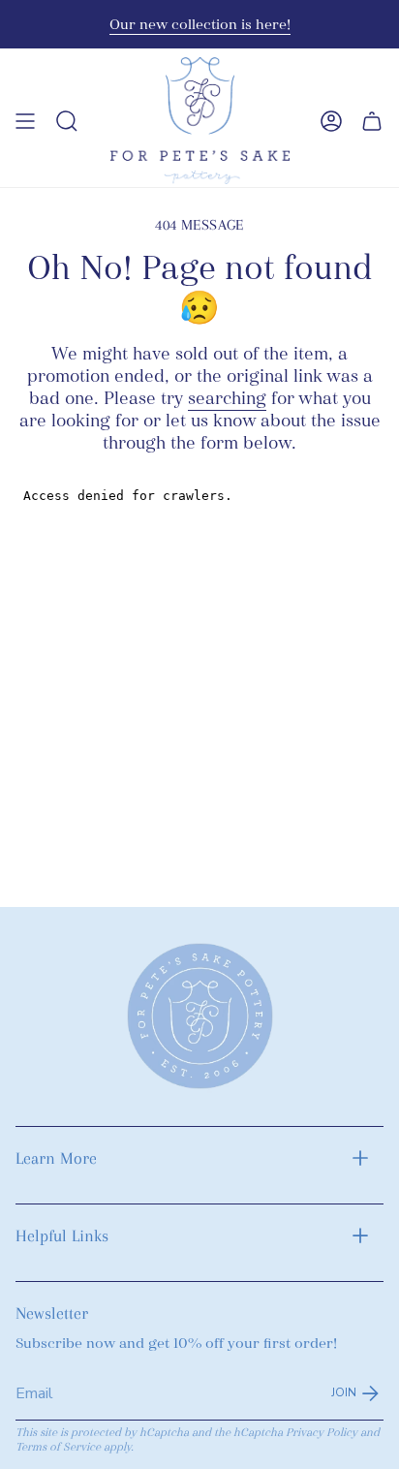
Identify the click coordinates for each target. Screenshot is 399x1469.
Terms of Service (58, 1447)
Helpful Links (61, 1235)
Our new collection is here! (200, 24)
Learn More (56, 1158)
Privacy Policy (321, 1432)
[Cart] (372, 120)
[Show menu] (25, 120)
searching (227, 399)
